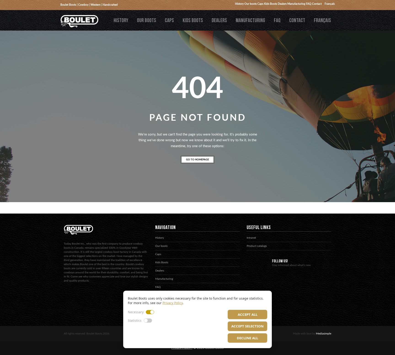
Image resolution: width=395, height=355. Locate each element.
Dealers (219, 20)
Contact (297, 20)
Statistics (134, 320)
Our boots (146, 20)
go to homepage (197, 159)
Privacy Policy (173, 303)
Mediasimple (323, 333)
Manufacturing (250, 20)
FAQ (277, 20)
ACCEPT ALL (247, 314)
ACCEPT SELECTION (247, 326)
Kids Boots (193, 20)
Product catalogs (257, 246)
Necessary (136, 312)
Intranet (251, 237)
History (121, 20)
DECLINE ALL (247, 338)
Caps (169, 20)
